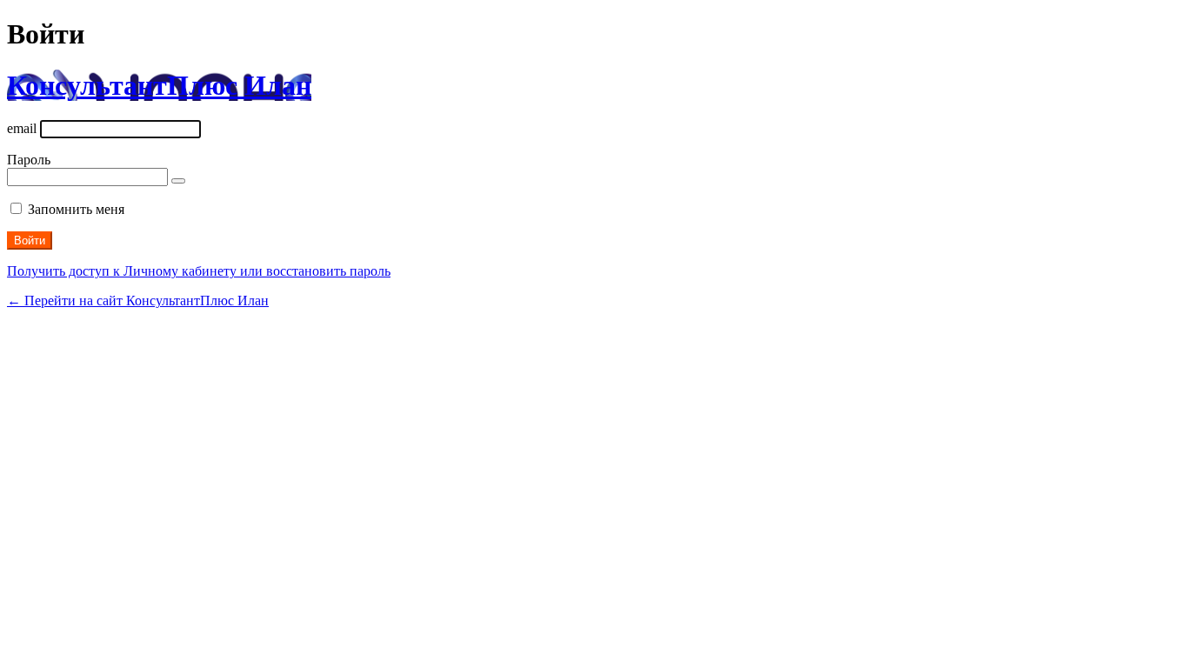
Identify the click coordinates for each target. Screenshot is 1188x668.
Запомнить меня (76, 209)
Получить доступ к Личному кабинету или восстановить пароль (198, 271)
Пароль (28, 159)
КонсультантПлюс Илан (159, 85)
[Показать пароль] (178, 181)
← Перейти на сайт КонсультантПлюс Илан (138, 300)
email (22, 128)
